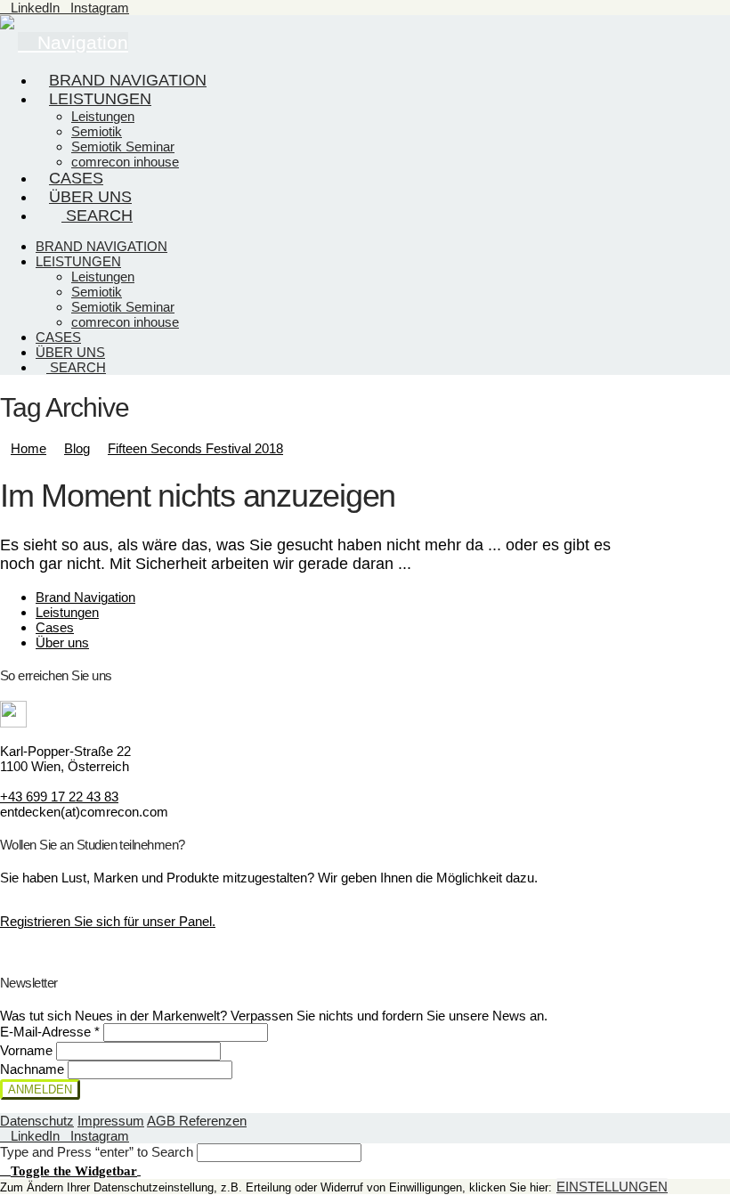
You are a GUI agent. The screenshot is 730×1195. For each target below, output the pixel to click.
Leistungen (67, 612)
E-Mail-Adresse (50, 1031)
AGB (163, 1120)
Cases (55, 627)
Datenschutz (37, 1120)
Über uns (62, 642)
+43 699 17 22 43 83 (59, 796)
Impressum (110, 1120)
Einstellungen (612, 1186)
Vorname (28, 1050)
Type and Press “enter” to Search (96, 1151)
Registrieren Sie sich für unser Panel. (107, 921)
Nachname (34, 1069)
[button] (70, 1169)
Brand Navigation (85, 597)
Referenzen (213, 1120)
